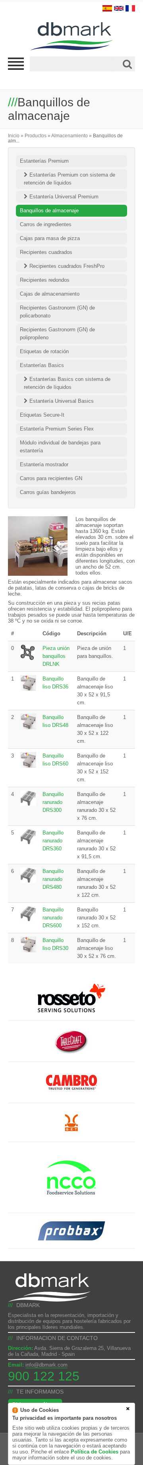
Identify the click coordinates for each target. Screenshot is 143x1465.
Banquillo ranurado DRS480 (53, 879)
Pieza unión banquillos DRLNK (56, 656)
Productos (35, 135)
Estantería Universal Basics (61, 401)
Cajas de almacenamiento (49, 294)
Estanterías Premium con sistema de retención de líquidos (69, 179)
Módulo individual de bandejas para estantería (60, 447)
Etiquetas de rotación (44, 351)
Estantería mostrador (44, 464)
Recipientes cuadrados (46, 252)
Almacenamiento (69, 135)
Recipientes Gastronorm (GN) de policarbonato (57, 312)
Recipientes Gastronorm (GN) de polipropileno (57, 333)
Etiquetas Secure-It (42, 415)
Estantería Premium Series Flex (57, 429)
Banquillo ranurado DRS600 (53, 918)
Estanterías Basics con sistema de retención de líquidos (67, 383)
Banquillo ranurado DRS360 (53, 841)
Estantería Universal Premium (64, 197)
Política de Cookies (94, 1452)
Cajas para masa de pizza (50, 238)
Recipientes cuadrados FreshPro (66, 266)
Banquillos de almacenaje (49, 210)
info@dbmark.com (46, 1365)
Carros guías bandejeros (48, 492)
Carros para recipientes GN (51, 478)
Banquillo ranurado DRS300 (53, 802)
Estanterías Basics (42, 365)
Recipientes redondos (45, 280)
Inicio (13, 135)
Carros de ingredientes (46, 224)
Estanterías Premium (44, 161)
